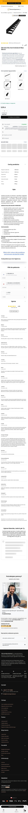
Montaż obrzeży (4, 751)
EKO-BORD (25, 12)
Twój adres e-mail (5, 785)
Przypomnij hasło (5, 736)
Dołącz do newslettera (7, 787)
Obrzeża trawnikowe (17, 12)
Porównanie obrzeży (5, 753)
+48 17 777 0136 (8, 690)
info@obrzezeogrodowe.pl (9, 694)
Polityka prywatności (5, 725)
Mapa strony (4, 768)
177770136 (22, 6)
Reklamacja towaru (5, 714)
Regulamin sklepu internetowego (8, 727)
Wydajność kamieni (5, 749)
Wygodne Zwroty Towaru (6, 706)
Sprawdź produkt (18, 562)
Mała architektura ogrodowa (6, 12)
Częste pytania (4, 723)
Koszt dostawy (4, 710)
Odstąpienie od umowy (6, 712)
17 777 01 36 (6, 626)
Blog (2, 755)
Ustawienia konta (5, 742)
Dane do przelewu (5, 770)
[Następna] (26, 2)
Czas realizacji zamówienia (7, 704)
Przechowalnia (4, 740)
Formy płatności (4, 708)
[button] (14, 164)
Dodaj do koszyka (15, 117)
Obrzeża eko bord (5, 764)
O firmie (3, 762)
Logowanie (3, 734)
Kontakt (3, 772)
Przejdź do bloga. (6, 613)
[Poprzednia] (1, 2)
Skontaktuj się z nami (14, 3)
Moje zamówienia (5, 738)
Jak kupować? (4, 721)
